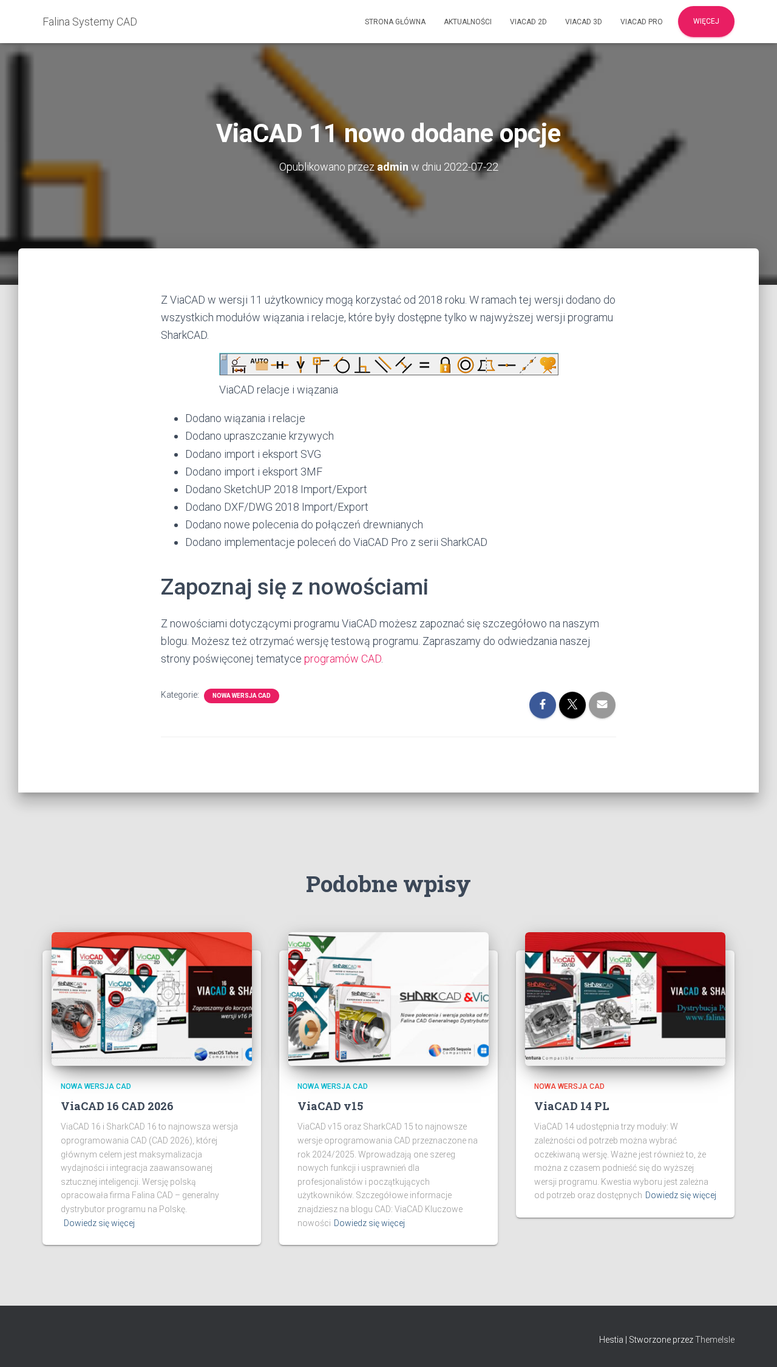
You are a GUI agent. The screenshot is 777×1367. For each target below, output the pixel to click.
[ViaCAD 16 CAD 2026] (152, 998)
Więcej (706, 21)
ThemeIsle (715, 1340)
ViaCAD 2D (528, 22)
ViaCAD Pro (641, 22)
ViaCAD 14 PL (571, 1106)
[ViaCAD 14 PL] (625, 998)
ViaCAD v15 (330, 1106)
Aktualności (468, 22)
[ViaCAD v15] (388, 998)
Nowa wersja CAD (241, 695)
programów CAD (342, 658)
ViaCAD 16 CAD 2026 (117, 1106)
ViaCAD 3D (583, 22)
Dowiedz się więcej (99, 1223)
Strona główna (395, 22)
